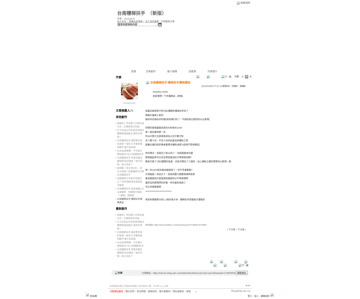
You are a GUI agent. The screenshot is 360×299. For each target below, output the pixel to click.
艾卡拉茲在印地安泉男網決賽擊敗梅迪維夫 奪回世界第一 (130, 133)
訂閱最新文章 (168, 21)
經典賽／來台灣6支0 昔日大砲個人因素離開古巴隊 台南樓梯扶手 (130, 171)
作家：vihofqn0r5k (126, 18)
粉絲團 (93, 296)
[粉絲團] (87, 294)
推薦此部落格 (135, 21)
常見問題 (141, 291)
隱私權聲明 (178, 291)
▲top (247, 285)
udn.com (246, 291)
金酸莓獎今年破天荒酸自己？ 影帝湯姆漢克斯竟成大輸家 (129, 182)
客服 (188, 291)
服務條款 (152, 291)
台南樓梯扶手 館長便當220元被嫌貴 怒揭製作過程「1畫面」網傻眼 (130, 192)
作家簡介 (212, 71)
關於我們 (129, 291)
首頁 (133, 71)
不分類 (232, 229)
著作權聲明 (164, 291)
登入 (250, 296)
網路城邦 (245, 2)
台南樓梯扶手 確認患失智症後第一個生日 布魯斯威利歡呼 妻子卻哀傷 (129, 144)
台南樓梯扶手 (131, 13)
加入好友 (121, 21)
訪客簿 (192, 71)
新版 (157, 13)
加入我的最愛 (152, 21)
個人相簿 (172, 71)
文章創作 (151, 71)
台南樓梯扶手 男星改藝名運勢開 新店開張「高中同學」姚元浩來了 (129, 161)
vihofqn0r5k (129, 103)
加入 (256, 296)
